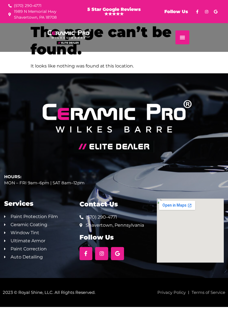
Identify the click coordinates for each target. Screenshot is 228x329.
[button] (182, 37)
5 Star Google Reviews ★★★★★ (114, 11)
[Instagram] (206, 12)
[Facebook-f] (197, 12)
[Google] (216, 12)
